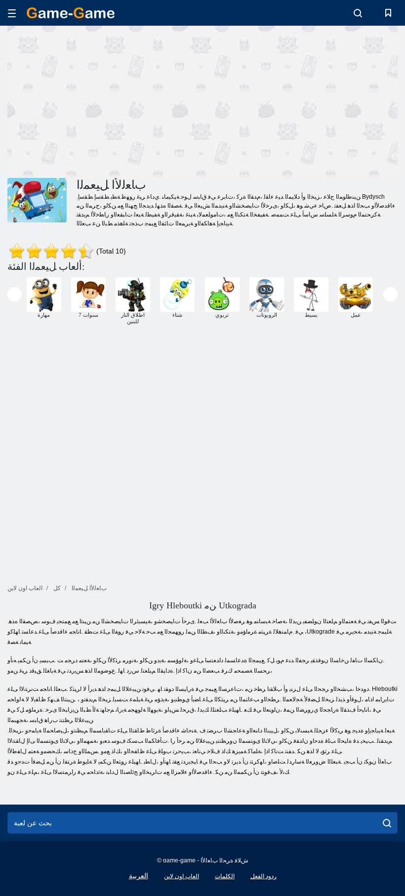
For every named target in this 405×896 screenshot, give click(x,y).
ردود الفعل (263, 876)
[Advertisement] (105, 100)
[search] (387, 823)
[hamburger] (11, 13)
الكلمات (225, 876)
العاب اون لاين (181, 876)
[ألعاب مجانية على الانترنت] (70, 12)
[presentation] (14, 294)
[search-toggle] (357, 12)
